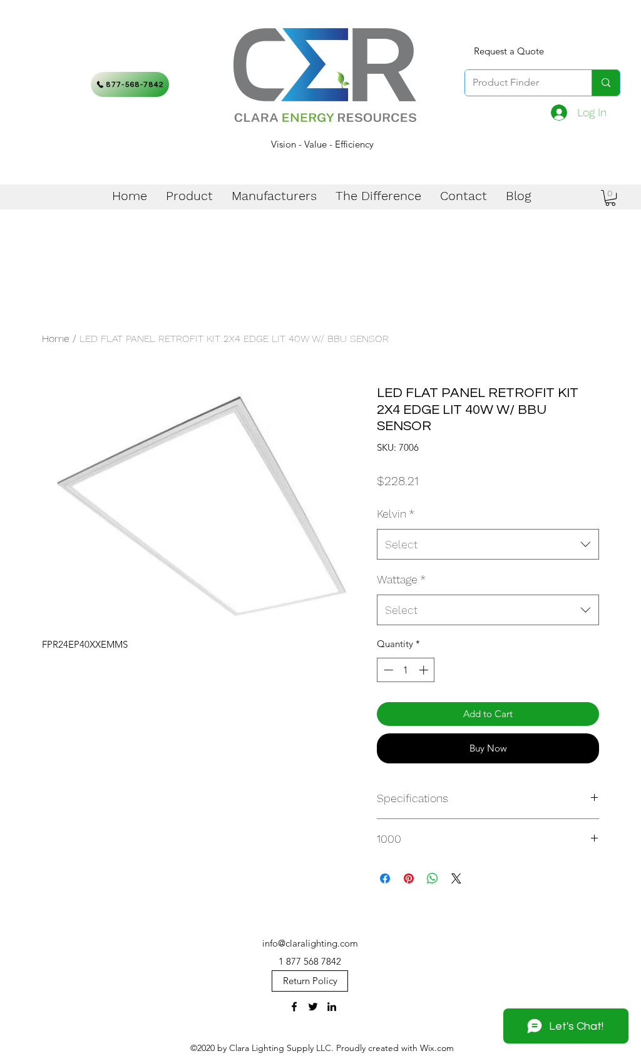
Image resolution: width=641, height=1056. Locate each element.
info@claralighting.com (310, 943)
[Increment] (424, 669)
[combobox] (488, 544)
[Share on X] (456, 878)
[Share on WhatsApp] (432, 878)
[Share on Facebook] (384, 878)
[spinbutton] (406, 669)
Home (55, 338)
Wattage (401, 579)
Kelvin (395, 513)
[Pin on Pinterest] (408, 878)
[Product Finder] (606, 83)
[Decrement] (387, 669)
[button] (610, 198)
